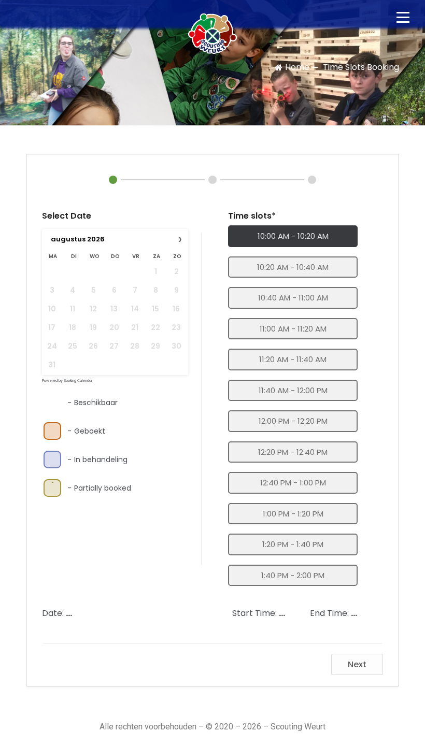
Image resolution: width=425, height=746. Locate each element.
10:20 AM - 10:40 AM (293, 267)
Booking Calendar (78, 380)
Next (357, 664)
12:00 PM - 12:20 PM (293, 420)
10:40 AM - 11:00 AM (293, 297)
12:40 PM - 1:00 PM (293, 482)
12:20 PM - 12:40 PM (293, 452)
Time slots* (252, 216)
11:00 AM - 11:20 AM (293, 328)
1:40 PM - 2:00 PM (292, 575)
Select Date (66, 216)
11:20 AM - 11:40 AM (293, 359)
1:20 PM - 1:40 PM (292, 544)
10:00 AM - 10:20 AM (293, 236)
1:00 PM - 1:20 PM (293, 513)
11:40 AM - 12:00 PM (293, 390)
